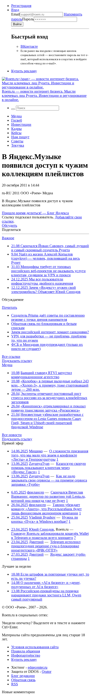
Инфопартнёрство (25, 655)
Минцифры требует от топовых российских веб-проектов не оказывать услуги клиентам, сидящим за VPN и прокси (48, 271)
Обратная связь (23, 680)
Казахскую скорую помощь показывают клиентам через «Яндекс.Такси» (48, 468)
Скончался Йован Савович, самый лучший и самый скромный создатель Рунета (50, 248)
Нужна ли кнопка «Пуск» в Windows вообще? (44, 519)
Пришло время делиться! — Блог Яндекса (35, 213)
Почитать (9, 307)
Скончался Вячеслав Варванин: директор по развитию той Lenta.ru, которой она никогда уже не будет (48, 496)
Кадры (16, 129)
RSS (14, 684)
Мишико (36, 451)
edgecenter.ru (37, 667)
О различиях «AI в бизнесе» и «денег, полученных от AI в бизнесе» (45, 585)
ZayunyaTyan (39, 464)
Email (15, 14)
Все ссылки (11, 357)
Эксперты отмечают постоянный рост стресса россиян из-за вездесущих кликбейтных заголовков (49, 398)
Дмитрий (36, 542)
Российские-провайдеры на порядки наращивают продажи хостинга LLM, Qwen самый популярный (46, 595)
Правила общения (25, 651)
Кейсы (16, 133)
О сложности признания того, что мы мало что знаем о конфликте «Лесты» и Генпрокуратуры (49, 455)
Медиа (16, 116)
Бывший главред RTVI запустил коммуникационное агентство (41, 375)
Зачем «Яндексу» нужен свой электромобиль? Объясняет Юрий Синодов (45, 290)
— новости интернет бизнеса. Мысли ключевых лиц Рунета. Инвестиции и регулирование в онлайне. (44, 95)
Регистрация (21, 6)
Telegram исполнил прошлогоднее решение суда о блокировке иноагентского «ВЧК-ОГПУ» (45, 546)
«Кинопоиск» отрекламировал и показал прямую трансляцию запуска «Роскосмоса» (48, 408)
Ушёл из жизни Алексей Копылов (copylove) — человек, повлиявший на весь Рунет (45, 258)
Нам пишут (20, 137)
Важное (8, 238)
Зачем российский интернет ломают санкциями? (50, 332)
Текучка (17, 145)
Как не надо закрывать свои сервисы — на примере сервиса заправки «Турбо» (49, 480)
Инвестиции (21, 124)
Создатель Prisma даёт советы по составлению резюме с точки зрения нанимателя (48, 317)
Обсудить (9, 225)
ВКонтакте (29, 46)
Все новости (12, 435)
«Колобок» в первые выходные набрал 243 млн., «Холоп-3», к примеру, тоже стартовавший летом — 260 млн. (50, 385)
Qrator (46, 672)
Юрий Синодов (41, 529)
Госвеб (16, 120)
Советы (17, 141)
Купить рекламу (24, 71)
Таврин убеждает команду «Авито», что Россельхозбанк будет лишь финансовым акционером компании (46, 509)
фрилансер (35, 492)
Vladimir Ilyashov (42, 517)
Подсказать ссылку (17, 361)
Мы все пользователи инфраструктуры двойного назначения (42, 281)
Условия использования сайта (35, 647)
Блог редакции (23, 676)
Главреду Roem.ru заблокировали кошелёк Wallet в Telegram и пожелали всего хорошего (50, 536)
